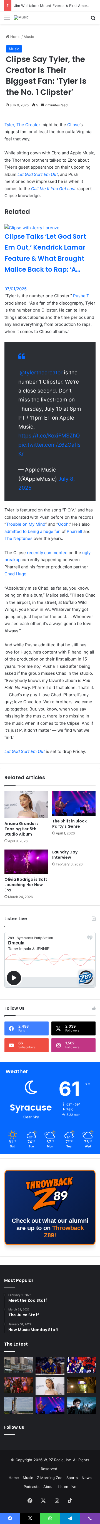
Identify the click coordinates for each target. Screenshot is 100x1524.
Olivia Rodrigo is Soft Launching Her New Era (25, 885)
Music (29, 36)
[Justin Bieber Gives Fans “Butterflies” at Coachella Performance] (50, 1366)
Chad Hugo (15, 573)
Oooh (63, 524)
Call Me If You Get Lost (53, 188)
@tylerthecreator (41, 372)
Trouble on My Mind (25, 524)
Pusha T (81, 295)
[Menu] (7, 19)
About (48, 1486)
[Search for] (93, 19)
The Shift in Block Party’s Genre (69, 823)
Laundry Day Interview (65, 854)
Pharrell (74, 531)
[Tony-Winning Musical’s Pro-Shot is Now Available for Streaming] (81, 1385)
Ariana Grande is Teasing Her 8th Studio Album (21, 829)
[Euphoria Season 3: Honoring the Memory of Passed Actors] (18, 1385)
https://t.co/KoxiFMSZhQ (49, 435)
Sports (72, 1477)
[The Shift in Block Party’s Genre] (74, 803)
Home (15, 36)
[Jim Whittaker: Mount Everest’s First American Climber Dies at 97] (81, 1365)
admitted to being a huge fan (32, 531)
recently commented (47, 552)
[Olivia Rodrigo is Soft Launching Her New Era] (26, 862)
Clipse (73, 124)
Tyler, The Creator (22, 124)
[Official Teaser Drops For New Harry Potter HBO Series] (81, 1405)
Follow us (14, 1427)
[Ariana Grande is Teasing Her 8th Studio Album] (26, 804)
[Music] (21, 17)
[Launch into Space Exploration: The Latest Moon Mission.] (18, 1405)
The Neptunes (18, 538)
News (87, 1477)
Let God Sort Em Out (38, 174)
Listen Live (67, 1486)
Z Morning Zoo (49, 1477)
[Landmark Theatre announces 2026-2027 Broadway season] (18, 1365)
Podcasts (31, 1486)
